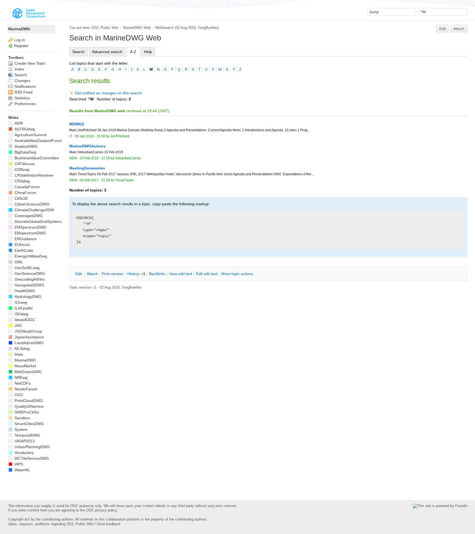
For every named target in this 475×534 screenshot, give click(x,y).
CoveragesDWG (28, 215)
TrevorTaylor (124, 180)
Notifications (24, 86)
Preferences (24, 104)
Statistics (21, 98)
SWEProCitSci (26, 412)
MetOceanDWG (27, 371)
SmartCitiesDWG (28, 423)
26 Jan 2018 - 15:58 (90, 136)
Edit (442, 28)
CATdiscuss (24, 163)
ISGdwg (20, 314)
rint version (112, 274)
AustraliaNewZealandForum (38, 140)
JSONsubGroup (27, 331)
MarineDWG (19, 29)
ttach (92, 274)
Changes (21, 80)
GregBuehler (208, 28)
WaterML (21, 470)
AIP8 (18, 123)
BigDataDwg (24, 152)
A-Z (133, 52)
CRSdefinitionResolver (33, 175)
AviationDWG (25, 146)
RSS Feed (22, 92)
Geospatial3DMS (28, 285)
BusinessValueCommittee (36, 158)
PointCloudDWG (28, 400)
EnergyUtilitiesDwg (30, 256)
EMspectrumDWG (29, 233)
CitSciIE (20, 198)
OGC (18, 395)
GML (18, 262)
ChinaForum (24, 192)
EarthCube (23, 250)
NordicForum (25, 389)
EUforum (21, 244)
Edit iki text (206, 274)
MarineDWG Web (137, 28)
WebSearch (164, 28)
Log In (19, 40)
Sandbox (21, 418)
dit (79, 274)
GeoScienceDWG (29, 273)
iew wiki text (180, 274)
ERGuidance (25, 239)
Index (18, 69)
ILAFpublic (23, 308)
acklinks (157, 274)
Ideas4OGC (24, 319)
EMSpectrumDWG (29, 227)
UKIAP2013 (24, 441)
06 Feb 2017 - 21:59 (95, 180)
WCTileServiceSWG (31, 458)
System (20, 429)
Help (148, 52)
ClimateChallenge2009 (33, 210)
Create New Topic (29, 63)
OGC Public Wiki (105, 28)
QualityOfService (28, 406)
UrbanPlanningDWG (31, 447)
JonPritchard (119, 136)
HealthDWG (24, 291)
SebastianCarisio (128, 158)
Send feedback (108, 524)
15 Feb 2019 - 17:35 (95, 158)
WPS (18, 464)
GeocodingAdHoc (29, 279)
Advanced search (107, 52)
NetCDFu (22, 383)
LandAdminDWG (28, 343)
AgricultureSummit (29, 135)
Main (18, 354)
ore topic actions (237, 274)
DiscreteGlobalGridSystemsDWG (42, 221)
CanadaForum (26, 187)
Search (78, 52)
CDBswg (21, 169)
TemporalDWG (26, 435)
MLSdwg (21, 348)
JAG (17, 325)
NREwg (20, 377)
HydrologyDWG (27, 296)
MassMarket (24, 366)
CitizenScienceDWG (31, 204)
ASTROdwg (24, 129)
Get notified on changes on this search (108, 93)
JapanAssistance (28, 337)
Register (21, 45)
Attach (458, 28)
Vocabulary (23, 452)
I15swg (20, 302)
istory (133, 274)
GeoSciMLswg (26, 267)
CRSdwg (21, 181)
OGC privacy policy (101, 510)
